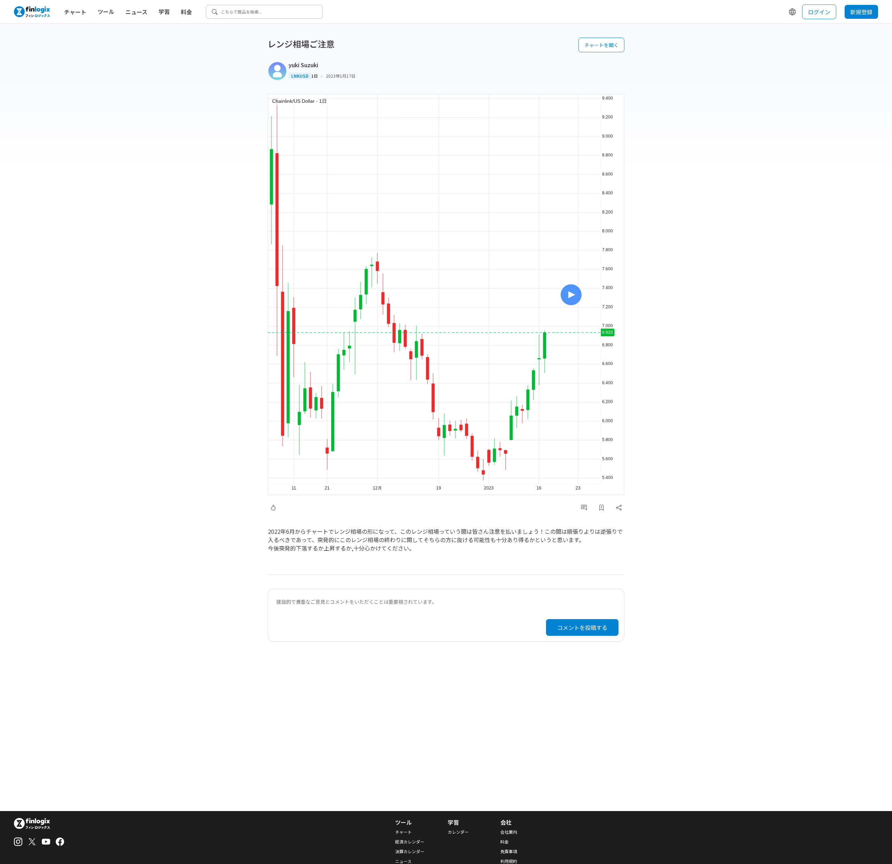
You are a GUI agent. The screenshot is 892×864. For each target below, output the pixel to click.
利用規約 (508, 861)
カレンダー (458, 832)
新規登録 (861, 12)
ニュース (136, 12)
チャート (75, 12)
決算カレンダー (409, 851)
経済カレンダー (409, 841)
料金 (186, 12)
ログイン (819, 12)
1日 (314, 76)
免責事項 (508, 851)
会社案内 (508, 832)
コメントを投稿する (582, 627)
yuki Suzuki (303, 65)
